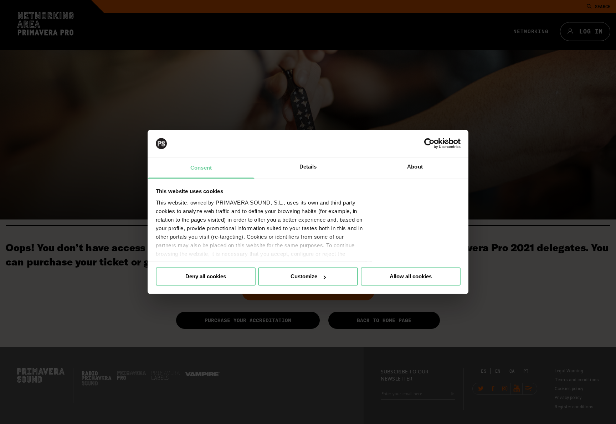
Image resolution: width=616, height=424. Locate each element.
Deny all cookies (205, 277)
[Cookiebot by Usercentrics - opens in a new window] (429, 143)
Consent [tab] (201, 168)
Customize (304, 277)
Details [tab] (308, 167)
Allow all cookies (411, 277)
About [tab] (415, 167)
